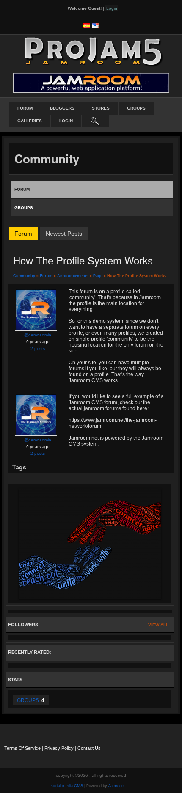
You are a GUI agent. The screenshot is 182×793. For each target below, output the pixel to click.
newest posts (64, 233)
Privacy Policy (59, 748)
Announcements (72, 276)
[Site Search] (95, 121)
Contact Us (89, 748)
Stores (101, 108)
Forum (25, 108)
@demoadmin (37, 335)
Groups (136, 108)
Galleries (29, 120)
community (24, 276)
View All (158, 624)
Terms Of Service (22, 748)
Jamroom (116, 786)
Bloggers (62, 108)
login (66, 120)
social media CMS (67, 786)
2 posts (37, 348)
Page (98, 276)
